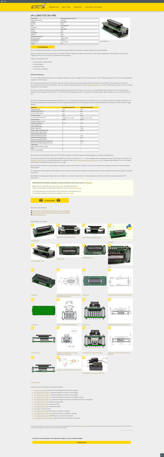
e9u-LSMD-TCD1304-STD (41, 402)
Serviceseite (88, 183)
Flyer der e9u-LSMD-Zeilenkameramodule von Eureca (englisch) (51, 213)
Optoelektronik (54, 7)
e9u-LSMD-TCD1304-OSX (41, 406)
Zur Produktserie (43, 47)
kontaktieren (81, 426)
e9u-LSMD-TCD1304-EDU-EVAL (43, 413)
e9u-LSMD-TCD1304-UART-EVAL (43, 418)
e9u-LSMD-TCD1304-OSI (41, 404)
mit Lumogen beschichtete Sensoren (87, 160)
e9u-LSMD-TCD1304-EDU (41, 411)
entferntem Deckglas (37, 160)
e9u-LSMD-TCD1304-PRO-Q (42, 395)
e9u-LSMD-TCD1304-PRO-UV (42, 397)
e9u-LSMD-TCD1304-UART (41, 416)
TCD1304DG (37, 409)
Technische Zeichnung (39, 214)
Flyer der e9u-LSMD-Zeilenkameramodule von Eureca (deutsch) (51, 211)
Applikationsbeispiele (94, 85)
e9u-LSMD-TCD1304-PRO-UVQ (43, 399)
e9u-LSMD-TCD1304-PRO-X (42, 392)
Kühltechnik (78, 7)
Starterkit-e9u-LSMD (40, 390)
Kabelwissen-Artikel (75, 188)
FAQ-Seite (59, 186)
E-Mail (72, 193)
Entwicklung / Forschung (93, 7)
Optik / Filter (66, 7)
